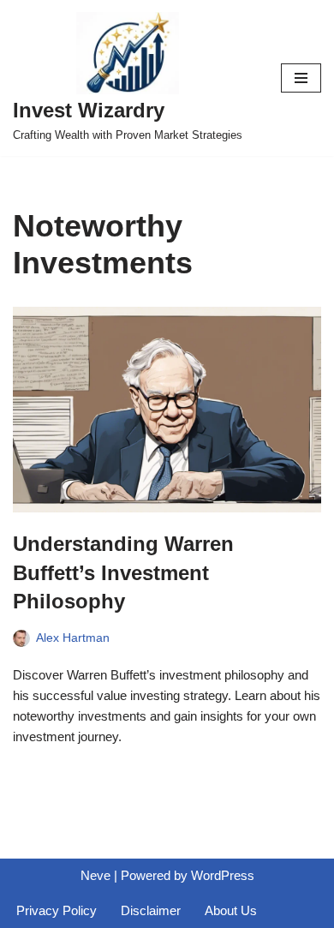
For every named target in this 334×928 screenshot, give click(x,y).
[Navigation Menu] (301, 78)
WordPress (222, 875)
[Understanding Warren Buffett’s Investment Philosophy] (167, 409)
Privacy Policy (56, 910)
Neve (95, 875)
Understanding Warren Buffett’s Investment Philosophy (123, 572)
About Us (231, 910)
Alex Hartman (73, 638)
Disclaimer (151, 910)
